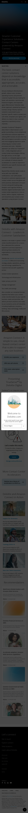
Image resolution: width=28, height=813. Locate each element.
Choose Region (8, 426)
